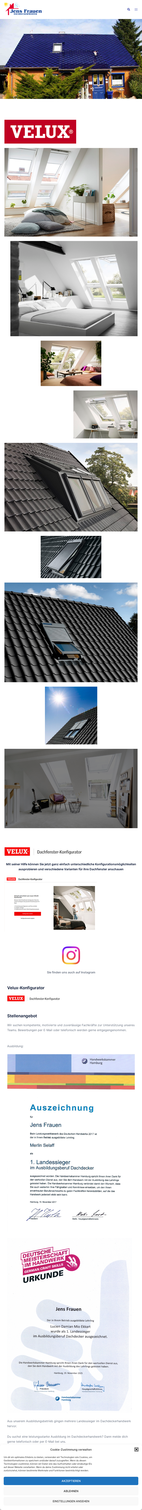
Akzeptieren (71, 1481)
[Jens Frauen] (24, 9)
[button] (136, 1449)
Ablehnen (71, 1491)
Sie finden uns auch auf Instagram (71, 972)
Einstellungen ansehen (71, 1501)
